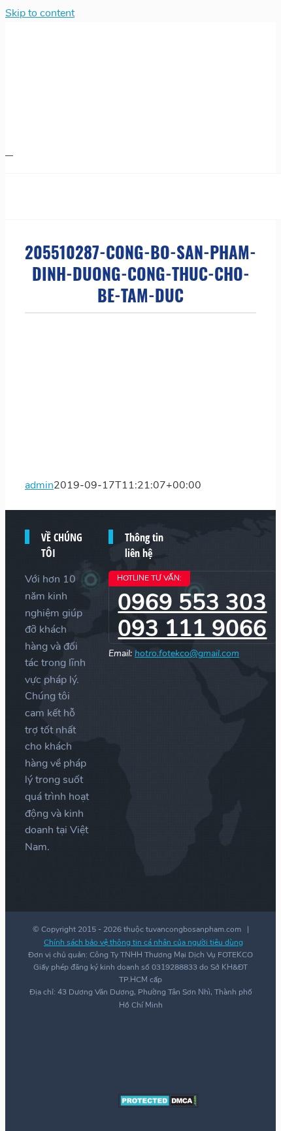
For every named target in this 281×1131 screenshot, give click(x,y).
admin (39, 485)
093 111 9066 (192, 628)
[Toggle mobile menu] (9, 151)
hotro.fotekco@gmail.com (187, 653)
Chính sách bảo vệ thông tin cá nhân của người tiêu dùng (143, 942)
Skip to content (39, 13)
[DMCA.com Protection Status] (158, 1105)
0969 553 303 (192, 602)
